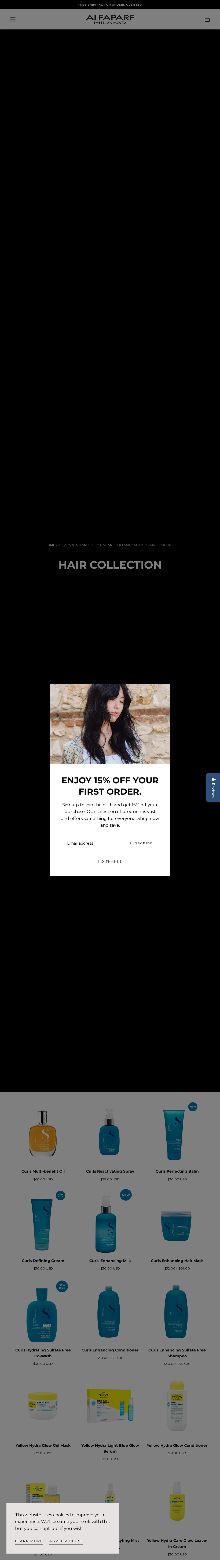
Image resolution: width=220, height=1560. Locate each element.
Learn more (29, 1541)
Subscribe (141, 843)
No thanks (110, 861)
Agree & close (66, 1541)
